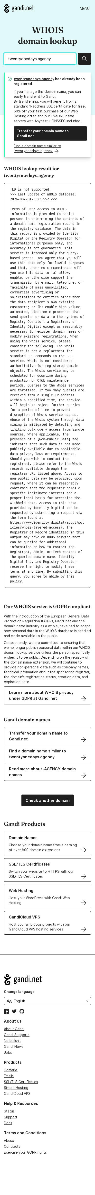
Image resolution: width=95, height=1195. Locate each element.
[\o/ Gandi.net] (47, 979)
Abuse (9, 1140)
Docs (8, 1123)
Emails (9, 1076)
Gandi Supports (16, 1035)
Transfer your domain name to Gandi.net (43, 133)
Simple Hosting (16, 1088)
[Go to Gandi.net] (19, 8)
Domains (11, 1070)
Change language (19, 992)
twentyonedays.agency (34, 79)
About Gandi (14, 1029)
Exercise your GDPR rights (25, 1152)
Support (10, 1117)
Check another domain (48, 800)
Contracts (12, 1146)
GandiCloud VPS (17, 1093)
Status (9, 1111)
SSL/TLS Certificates (21, 1082)
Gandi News (13, 1046)
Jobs (8, 1052)
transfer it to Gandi (39, 96)
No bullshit (12, 1040)
